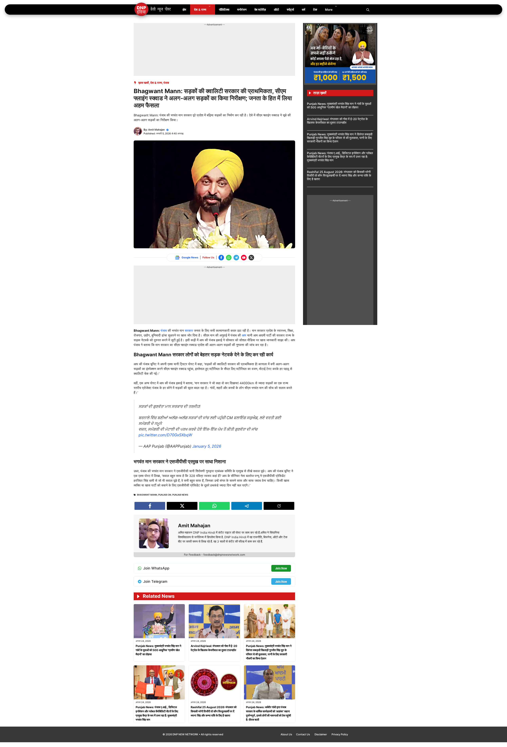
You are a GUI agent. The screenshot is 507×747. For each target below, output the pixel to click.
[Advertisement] (206, 35)
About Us (286, 734)
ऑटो (276, 9)
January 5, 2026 (206, 446)
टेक (315, 9)
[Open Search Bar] (367, 9)
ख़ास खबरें (143, 83)
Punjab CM (164, 494)
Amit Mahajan (156, 129)
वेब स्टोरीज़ (260, 9)
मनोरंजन (242, 9)
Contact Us (303, 734)
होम (184, 9)
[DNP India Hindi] (153, 9)
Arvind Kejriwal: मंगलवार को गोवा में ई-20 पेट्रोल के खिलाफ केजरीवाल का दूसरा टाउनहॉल (337, 120)
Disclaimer (321, 734)
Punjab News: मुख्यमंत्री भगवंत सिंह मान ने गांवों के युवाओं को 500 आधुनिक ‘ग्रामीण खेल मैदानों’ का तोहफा (158, 650)
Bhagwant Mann (147, 494)
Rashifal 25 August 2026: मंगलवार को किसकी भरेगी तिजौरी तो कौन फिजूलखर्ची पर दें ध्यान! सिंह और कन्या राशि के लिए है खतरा (213, 711)
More (329, 9)
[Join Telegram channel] (236, 257)
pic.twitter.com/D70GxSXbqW (165, 435)
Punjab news (180, 494)
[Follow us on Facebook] (221, 257)
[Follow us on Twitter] (251, 257)
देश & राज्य (200, 9)
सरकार (189, 330)
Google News (190, 257)
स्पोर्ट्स (290, 9)
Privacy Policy (340, 734)
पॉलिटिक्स (224, 9)
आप (244, 335)
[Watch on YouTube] (244, 257)
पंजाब (166, 83)
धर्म (303, 9)
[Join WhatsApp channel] (229, 257)
